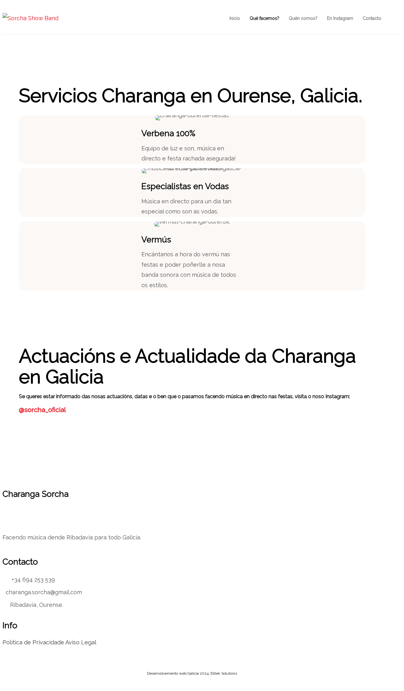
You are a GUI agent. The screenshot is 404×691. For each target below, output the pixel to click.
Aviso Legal (80, 642)
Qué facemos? (264, 18)
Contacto (372, 18)
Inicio (234, 18)
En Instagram (340, 18)
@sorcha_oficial (42, 410)
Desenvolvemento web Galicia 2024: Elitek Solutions (192, 673)
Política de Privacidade (33, 642)
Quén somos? (303, 18)
